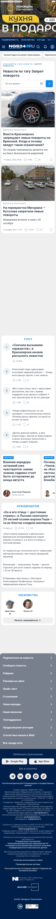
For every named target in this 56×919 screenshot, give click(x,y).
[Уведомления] (45, 47)
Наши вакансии (12, 712)
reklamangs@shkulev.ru (28, 829)
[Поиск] (38, 47)
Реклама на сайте (13, 681)
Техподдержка (12, 719)
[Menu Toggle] (3, 47)
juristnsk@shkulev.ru (32, 817)
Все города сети (12, 742)
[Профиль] (52, 47)
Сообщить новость (14, 665)
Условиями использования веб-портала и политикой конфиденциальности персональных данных (28, 847)
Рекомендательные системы (28, 864)
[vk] (20, 776)
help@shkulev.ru (34, 819)
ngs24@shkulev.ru (41, 813)
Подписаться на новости (18, 657)
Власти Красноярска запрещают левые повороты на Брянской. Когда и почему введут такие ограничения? (26, 139)
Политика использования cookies (28, 860)
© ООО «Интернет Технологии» (28, 899)
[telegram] (13, 776)
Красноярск (10, 64)
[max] (36, 776)
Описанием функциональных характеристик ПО (28, 843)
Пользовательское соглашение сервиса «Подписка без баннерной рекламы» (28, 869)
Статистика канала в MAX (18, 735)
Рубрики (8, 673)
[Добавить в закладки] (51, 160)
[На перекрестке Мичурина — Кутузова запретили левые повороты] (28, 183)
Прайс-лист (10, 688)
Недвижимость (10, 40)
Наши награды (12, 704)
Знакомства (28, 40)
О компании (10, 696)
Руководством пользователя (28, 841)
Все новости (25, 64)
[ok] (28, 776)
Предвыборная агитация (18, 727)
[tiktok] (44, 776)
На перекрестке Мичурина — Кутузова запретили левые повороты (24, 211)
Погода (41, 40)
